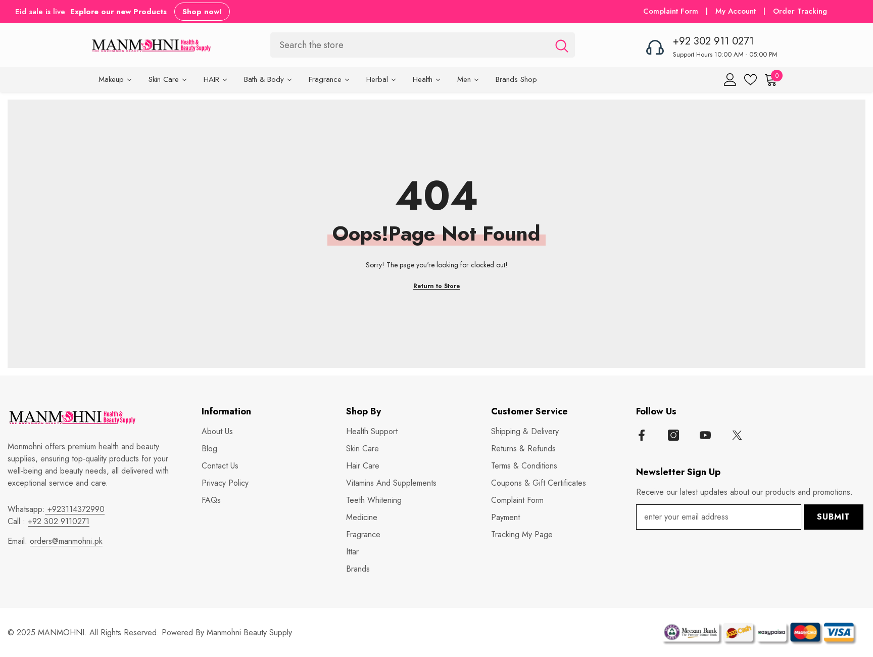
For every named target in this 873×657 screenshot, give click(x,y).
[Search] (422, 44)
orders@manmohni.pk (66, 541)
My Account (736, 11)
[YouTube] (705, 435)
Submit (833, 517)
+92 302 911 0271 (713, 41)
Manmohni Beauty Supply (249, 632)
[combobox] (409, 44)
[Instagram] (673, 435)
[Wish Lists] (750, 79)
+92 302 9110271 (58, 521)
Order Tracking (800, 11)
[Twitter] (737, 435)
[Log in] (730, 79)
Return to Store (436, 286)
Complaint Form (670, 11)
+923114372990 (75, 509)
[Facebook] (641, 435)
